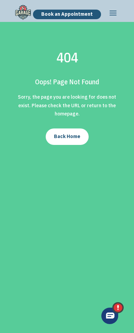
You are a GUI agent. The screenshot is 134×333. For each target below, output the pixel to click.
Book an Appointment (67, 14)
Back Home (67, 136)
